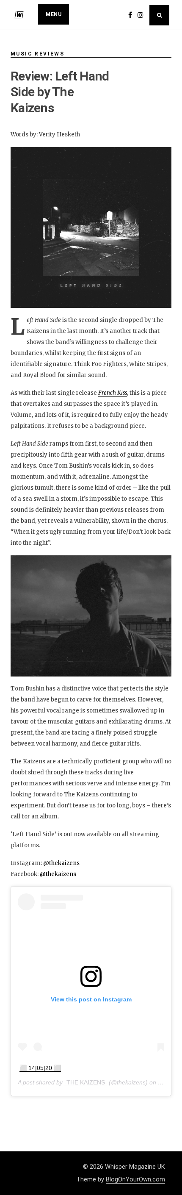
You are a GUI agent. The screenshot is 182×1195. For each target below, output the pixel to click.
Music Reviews (37, 54)
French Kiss (112, 392)
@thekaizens (61, 863)
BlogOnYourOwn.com (135, 1179)
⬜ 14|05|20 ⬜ (40, 1068)
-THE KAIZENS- (85, 1082)
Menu (53, 14)
